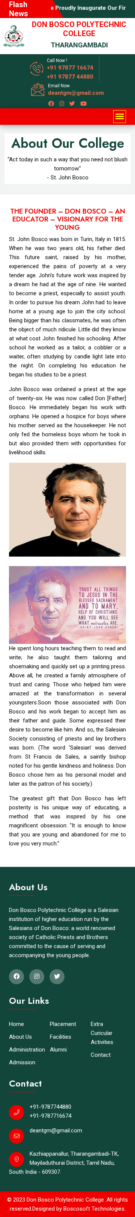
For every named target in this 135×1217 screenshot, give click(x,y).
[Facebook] (51, 103)
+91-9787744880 (50, 1106)
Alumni (58, 1049)
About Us (20, 1036)
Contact (101, 1055)
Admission (22, 1062)
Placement (63, 1024)
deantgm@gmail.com (76, 93)
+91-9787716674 (50, 1115)
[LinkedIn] (61, 103)
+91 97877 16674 (70, 67)
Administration (27, 1049)
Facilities (60, 1036)
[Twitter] (72, 103)
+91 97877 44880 (70, 76)
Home (16, 1024)
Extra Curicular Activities (102, 1033)
